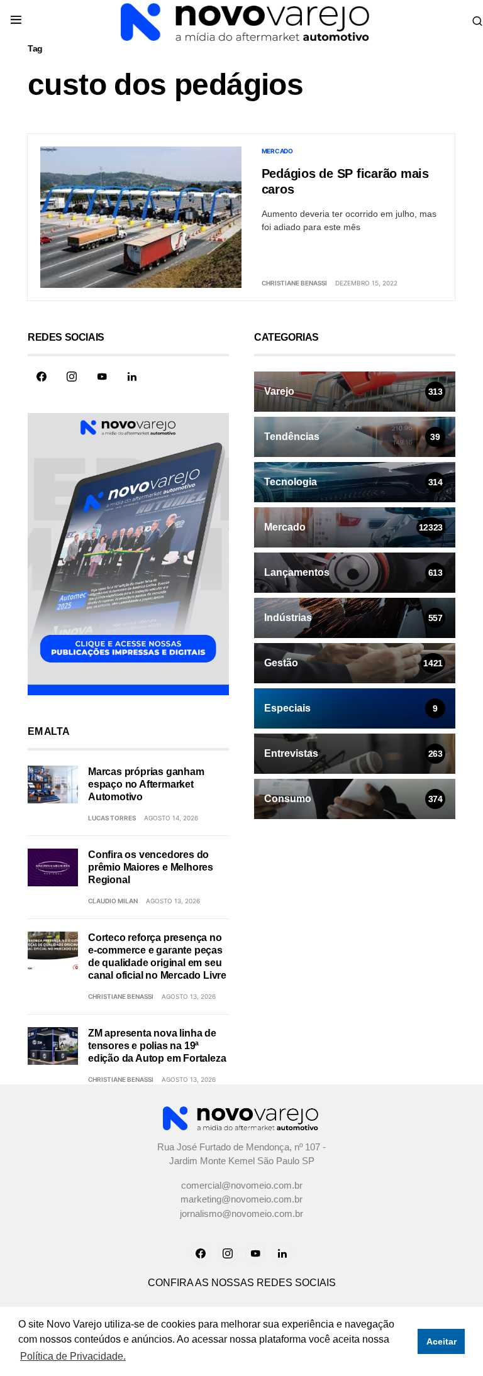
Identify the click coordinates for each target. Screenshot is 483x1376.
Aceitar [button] (441, 1341)
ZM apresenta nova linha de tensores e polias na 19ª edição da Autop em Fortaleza (157, 1046)
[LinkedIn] (132, 377)
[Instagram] (72, 377)
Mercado (277, 151)
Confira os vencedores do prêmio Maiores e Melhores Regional (150, 867)
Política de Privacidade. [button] (73, 1356)
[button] (16, 20)
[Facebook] (41, 377)
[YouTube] (102, 377)
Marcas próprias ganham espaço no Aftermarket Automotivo (146, 784)
